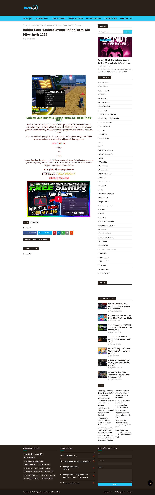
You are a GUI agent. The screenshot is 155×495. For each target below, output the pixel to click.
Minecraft (102, 217)
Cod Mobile (28, 468)
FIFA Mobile (103, 162)
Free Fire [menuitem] (124, 18)
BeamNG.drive (104, 102)
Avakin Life (103, 94)
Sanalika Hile (103, 245)
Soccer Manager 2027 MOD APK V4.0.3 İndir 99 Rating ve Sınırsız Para (120, 327)
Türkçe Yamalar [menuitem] (75, 18)
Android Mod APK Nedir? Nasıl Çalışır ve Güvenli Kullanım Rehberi (106, 401)
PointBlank (103, 229)
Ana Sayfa (26, 25)
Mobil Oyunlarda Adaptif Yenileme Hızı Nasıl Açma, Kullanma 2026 (123, 433)
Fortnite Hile (103, 166)
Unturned (102, 265)
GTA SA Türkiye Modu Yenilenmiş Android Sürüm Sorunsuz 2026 (119, 374)
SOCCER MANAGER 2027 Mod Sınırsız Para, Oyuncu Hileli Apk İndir (119, 306)
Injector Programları (106, 194)
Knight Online (104, 202)
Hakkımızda (107, 492)
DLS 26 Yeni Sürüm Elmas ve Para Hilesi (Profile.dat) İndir (120, 316)
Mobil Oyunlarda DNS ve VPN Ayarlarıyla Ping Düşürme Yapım (105, 430)
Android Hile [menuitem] (41, 18)
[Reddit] (71, 233)
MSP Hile (102, 210)
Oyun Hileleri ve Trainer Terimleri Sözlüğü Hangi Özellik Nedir (123, 423)
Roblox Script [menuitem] (111, 18)
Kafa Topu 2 (103, 198)
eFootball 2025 (104, 273)
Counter (102, 130)
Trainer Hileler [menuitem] (58, 18)
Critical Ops (103, 134)
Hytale (101, 190)
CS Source (103, 110)
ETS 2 (101, 158)
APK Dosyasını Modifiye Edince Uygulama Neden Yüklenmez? (104, 421)
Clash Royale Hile (105, 122)
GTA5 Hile (102, 178)
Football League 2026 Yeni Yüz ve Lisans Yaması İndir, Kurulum (119, 350)
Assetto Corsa (104, 90)
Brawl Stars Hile (104, 106)
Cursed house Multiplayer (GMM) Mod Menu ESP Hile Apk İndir (119, 362)
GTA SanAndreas (105, 174)
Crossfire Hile (104, 138)
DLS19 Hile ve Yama (106, 150)
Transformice (104, 257)
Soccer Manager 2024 (107, 249)
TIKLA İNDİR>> (65, 173)
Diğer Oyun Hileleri (105, 154)
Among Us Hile (104, 83)
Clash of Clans (104, 126)
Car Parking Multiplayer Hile (109, 118)
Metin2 (101, 214)
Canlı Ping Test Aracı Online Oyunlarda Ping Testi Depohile (106, 393)
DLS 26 (101, 146)
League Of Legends (106, 206)
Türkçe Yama (104, 261)
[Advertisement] (59, 56)
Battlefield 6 (103, 98)
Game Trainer (104, 182)
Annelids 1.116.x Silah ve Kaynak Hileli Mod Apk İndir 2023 (119, 339)
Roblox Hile (35, 25)
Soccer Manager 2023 (31, 479)
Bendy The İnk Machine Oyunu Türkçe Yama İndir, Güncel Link (114, 62)
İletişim (129, 492)
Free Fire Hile (103, 170)
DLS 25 (101, 142)
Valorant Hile (103, 269)
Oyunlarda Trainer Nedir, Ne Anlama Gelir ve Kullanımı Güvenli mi (122, 394)
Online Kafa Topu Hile (107, 225)
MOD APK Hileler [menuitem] (93, 18)
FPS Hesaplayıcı (119, 492)
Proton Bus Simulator (106, 237)
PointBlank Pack (105, 233)
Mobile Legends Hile (106, 221)
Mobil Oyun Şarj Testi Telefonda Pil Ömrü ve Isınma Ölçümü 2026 (106, 437)
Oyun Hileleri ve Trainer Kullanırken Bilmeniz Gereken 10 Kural (123, 413)
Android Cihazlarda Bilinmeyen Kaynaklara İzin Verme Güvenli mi (123, 404)
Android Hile (103, 87)
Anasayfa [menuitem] (27, 18)
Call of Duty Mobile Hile (107, 114)
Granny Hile (103, 186)
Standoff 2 (102, 253)
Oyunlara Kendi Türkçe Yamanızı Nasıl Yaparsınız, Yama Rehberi (106, 411)
